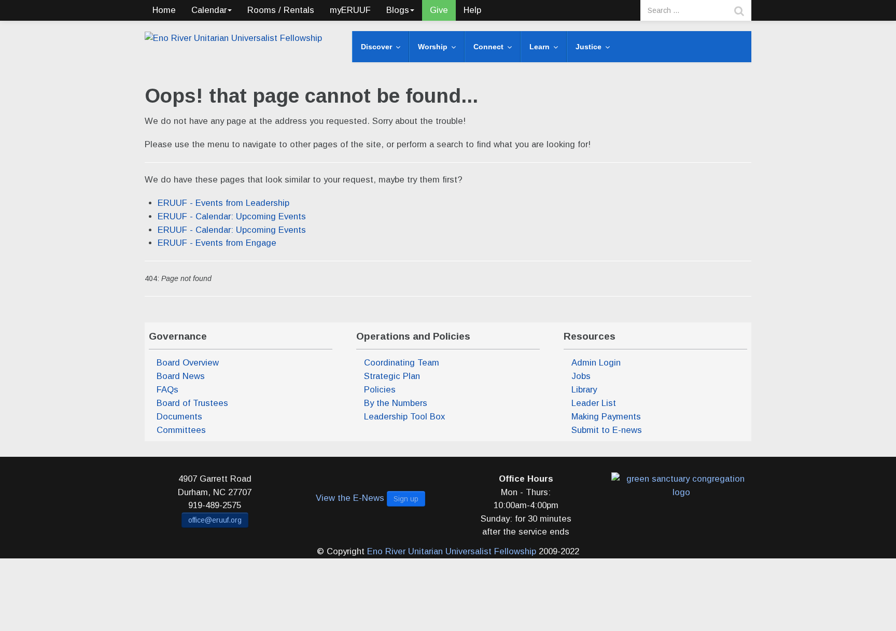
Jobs (581, 376)
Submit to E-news (606, 430)
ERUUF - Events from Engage (217, 243)
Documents (179, 417)
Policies (380, 390)
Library (584, 390)
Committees (181, 430)
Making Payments (606, 417)
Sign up (406, 499)
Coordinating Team (401, 363)
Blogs (397, 10)
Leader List (593, 403)
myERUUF (350, 10)
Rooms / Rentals (280, 10)
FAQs (167, 390)
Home (164, 10)
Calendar (209, 10)
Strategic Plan (392, 376)
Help (472, 10)
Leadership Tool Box (404, 417)
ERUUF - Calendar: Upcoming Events (232, 216)
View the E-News (350, 498)
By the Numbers (395, 403)
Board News (181, 376)
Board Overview (188, 363)
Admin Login (596, 363)
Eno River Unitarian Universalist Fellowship (451, 551)
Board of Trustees (192, 403)
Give (439, 10)
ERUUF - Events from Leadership (223, 203)
